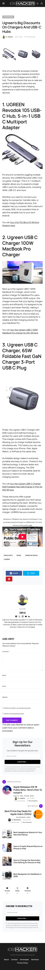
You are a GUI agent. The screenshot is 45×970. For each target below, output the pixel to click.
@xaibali (32, 627)
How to (16, 796)
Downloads (24, 959)
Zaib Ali (22, 612)
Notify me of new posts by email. (14, 714)
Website (5, 697)
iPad (21, 796)
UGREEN (7, 559)
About (6, 959)
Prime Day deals (31, 555)
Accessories (8, 17)
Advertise (35, 959)
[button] (3, 3)
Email (4, 686)
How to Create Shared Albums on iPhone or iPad (28, 847)
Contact (14, 959)
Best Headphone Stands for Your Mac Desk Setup (27, 833)
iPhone (26, 796)
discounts (8, 555)
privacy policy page (25, 525)
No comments (33, 801)
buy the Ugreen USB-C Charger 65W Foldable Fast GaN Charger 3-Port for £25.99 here (22, 486)
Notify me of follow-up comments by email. (17, 708)
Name (4, 675)
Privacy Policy (22, 963)
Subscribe (21, 762)
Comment (5, 652)
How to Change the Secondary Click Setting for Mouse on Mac (27, 861)
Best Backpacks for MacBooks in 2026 (27, 875)
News (19, 555)
